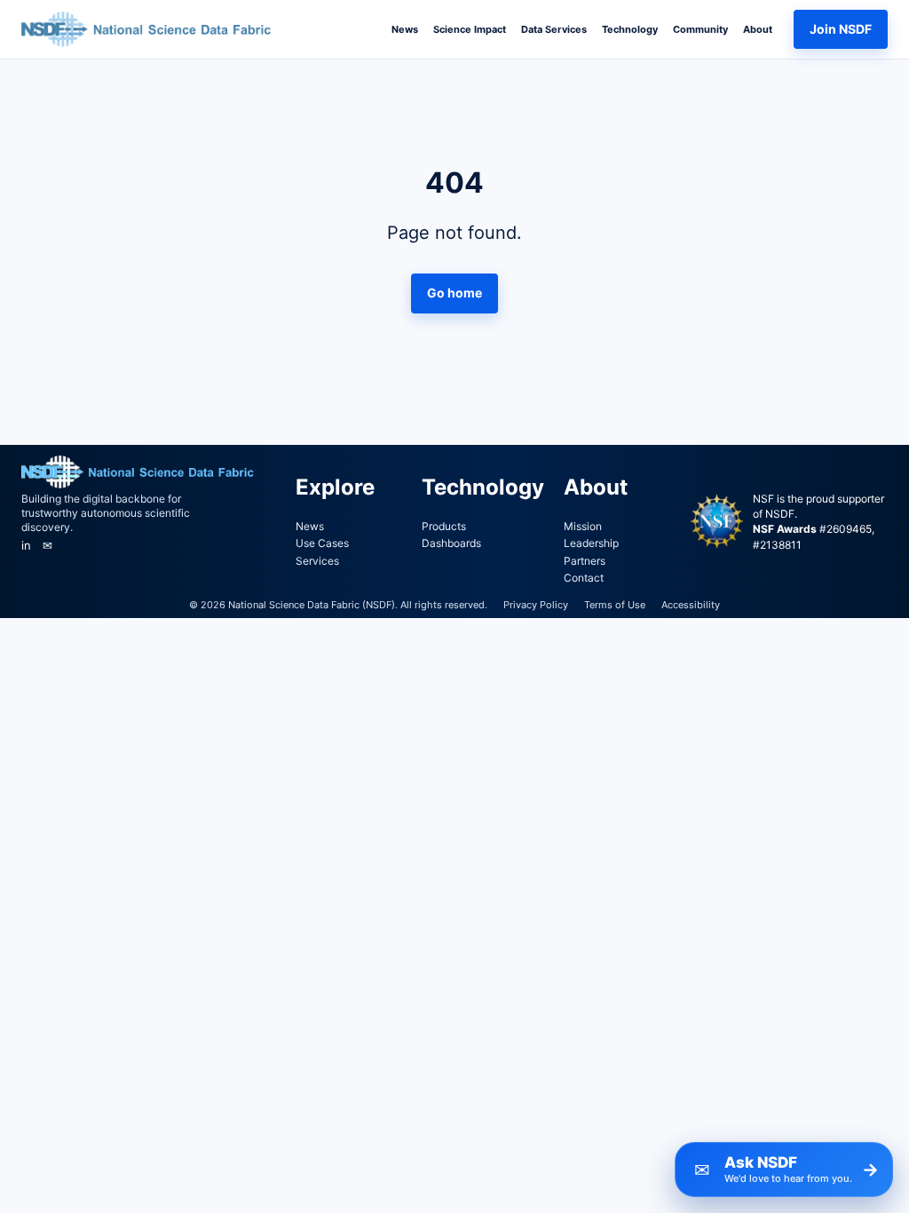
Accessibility (690, 605)
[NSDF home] (150, 29)
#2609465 (845, 528)
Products (444, 526)
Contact (584, 577)
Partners (584, 560)
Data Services (554, 29)
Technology (630, 29)
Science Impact (469, 29)
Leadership (591, 543)
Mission (583, 526)
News (404, 29)
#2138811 (777, 544)
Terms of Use (614, 605)
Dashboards (451, 543)
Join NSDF (841, 28)
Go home (454, 292)
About (757, 29)
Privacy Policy (535, 605)
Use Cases (322, 543)
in (26, 545)
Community (700, 29)
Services (317, 560)
